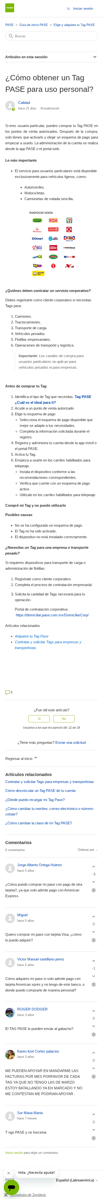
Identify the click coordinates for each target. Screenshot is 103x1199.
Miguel (22, 915)
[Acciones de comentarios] (94, 890)
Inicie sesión (14, 1153)
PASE (9, 25)
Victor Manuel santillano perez (40, 959)
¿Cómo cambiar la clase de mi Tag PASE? (38, 823)
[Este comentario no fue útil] (94, 882)
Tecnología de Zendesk (28, 1195)
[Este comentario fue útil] (94, 866)
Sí (39, 718)
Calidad (24, 103)
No (64, 718)
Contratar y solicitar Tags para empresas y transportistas (49, 782)
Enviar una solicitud (70, 742)
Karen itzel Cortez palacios (38, 1051)
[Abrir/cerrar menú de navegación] (68, 8)
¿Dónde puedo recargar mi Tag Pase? (35, 800)
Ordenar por (86, 850)
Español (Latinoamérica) (75, 1180)
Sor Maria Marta (30, 1113)
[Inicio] (9, 11)
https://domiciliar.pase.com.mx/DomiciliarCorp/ (52, 615)
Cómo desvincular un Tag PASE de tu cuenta (40, 791)
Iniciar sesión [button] (83, 8)
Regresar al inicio (19, 759)
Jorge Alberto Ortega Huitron (39, 865)
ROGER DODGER (32, 1009)
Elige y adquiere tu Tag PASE (74, 25)
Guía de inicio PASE (33, 25)
